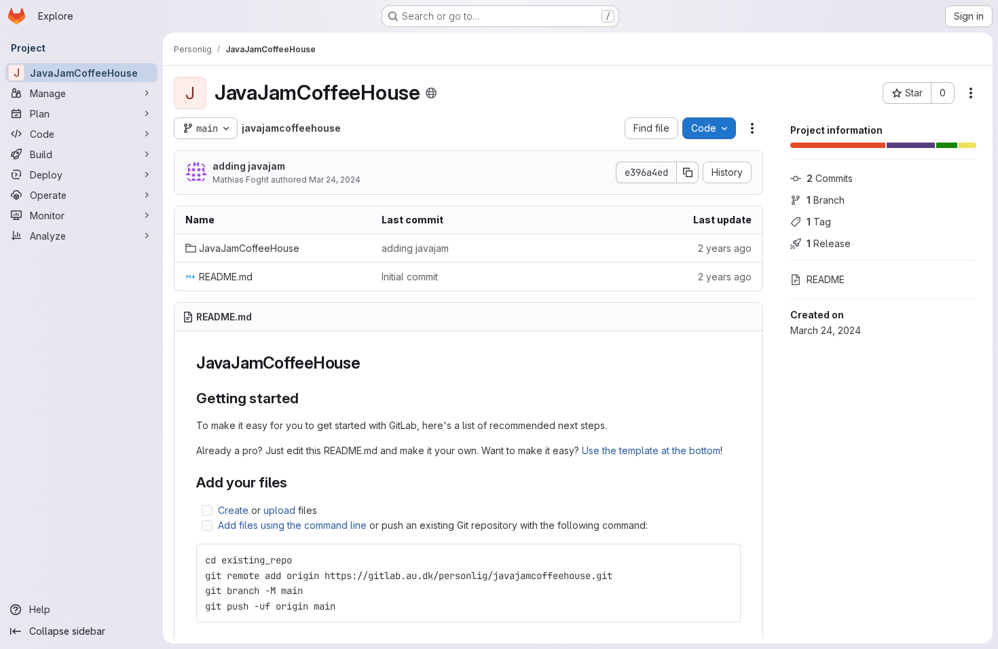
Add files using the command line (292, 525)
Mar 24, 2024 (335, 179)
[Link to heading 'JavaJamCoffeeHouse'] (369, 363)
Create (233, 510)
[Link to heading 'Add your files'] (295, 482)
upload (279, 510)
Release (829, 243)
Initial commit (410, 276)
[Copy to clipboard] (724, 560)
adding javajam (248, 166)
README (826, 279)
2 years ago (725, 248)
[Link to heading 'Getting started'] (306, 398)
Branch (826, 200)
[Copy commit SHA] (688, 172)
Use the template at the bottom (651, 450)
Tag (819, 221)
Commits (830, 178)
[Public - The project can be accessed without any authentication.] (431, 93)
